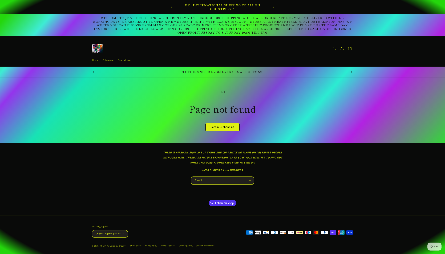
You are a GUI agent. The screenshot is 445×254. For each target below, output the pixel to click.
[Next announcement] (273, 7)
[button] (334, 48)
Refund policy (135, 245)
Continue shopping (222, 127)
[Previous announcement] (171, 7)
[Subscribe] (250, 180)
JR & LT (103, 246)
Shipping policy (186, 245)
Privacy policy (151, 245)
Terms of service (168, 245)
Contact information (205, 245)
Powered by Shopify (116, 246)
